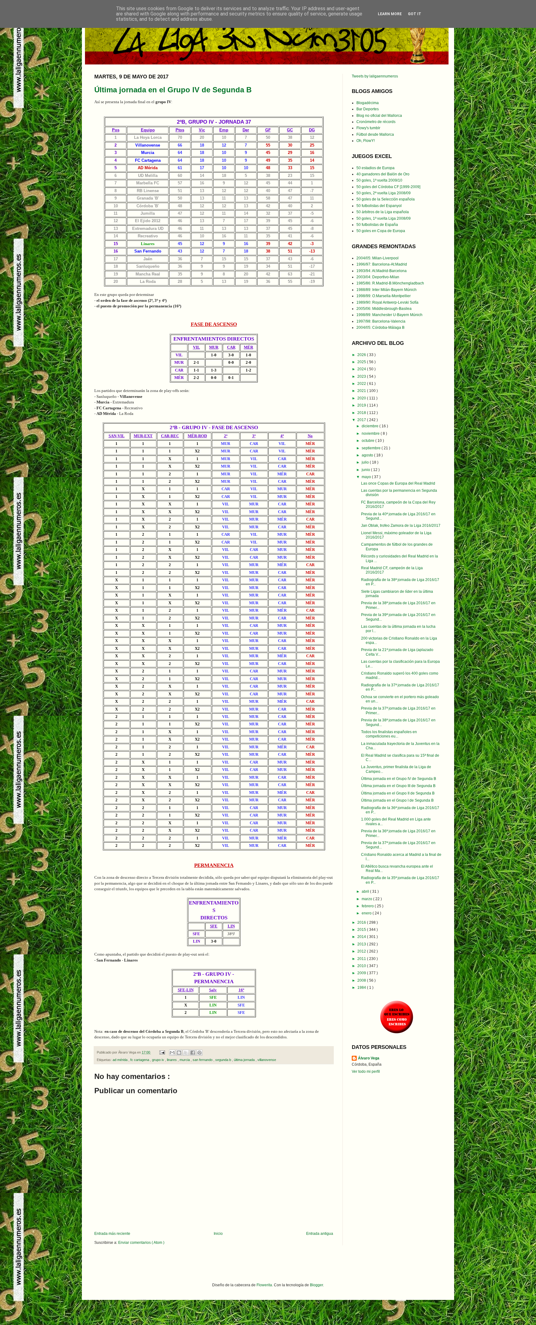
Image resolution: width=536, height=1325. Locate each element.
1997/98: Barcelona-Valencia (380, 321)
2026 (362, 355)
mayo (367, 477)
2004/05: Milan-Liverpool (377, 258)
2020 (362, 398)
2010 (362, 966)
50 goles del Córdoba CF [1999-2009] (388, 187)
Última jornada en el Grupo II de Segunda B (398, 793)
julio (366, 462)
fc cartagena (140, 1060)
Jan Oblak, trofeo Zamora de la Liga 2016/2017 (400, 525)
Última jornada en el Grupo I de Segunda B (397, 800)
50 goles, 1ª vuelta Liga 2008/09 (383, 218)
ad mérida (120, 1060)
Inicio (218, 1233)
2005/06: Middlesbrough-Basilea (384, 308)
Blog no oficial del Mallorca (379, 115)
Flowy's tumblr (368, 128)
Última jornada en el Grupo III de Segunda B (398, 786)
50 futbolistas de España (377, 224)
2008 (362, 980)
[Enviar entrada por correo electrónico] (162, 1052)
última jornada (245, 1060)
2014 (362, 937)
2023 (362, 376)
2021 (362, 391)
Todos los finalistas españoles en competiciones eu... (389, 734)
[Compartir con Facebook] (193, 1053)
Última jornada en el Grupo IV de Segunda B (173, 90)
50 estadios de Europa (375, 168)
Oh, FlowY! (365, 141)
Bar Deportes (367, 109)
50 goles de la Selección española (385, 199)
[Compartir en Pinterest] (199, 1053)
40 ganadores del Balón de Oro (382, 174)
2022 (362, 383)
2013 (362, 944)
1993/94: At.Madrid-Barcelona (381, 271)
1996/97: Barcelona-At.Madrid (381, 264)
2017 (362, 420)
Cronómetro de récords (375, 122)
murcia (185, 1060)
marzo (367, 899)
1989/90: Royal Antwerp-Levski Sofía (387, 302)
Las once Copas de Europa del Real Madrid (398, 483)
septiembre (372, 448)
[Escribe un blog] (179, 1053)
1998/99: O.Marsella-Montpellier (383, 296)
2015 (362, 929)
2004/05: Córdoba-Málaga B (380, 327)
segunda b (223, 1060)
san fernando (203, 1060)
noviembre (371, 433)
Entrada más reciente (112, 1233)
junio (366, 470)
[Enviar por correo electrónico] (172, 1053)
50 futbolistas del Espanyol (379, 206)
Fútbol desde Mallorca (375, 134)
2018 (362, 413)
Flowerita (264, 1285)
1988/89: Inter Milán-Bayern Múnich (386, 290)
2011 (362, 959)
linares (172, 1060)
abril (366, 891)
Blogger (316, 1285)
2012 (362, 951)
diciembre (370, 426)
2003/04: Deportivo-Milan (377, 277)
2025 (362, 362)
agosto (368, 455)
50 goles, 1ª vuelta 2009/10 (379, 180)
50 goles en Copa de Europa (380, 231)
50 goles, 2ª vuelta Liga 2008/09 (383, 193)
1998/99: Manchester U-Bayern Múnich (389, 315)
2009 (362, 973)
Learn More (390, 14)
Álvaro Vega (368, 1058)
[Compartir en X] (186, 1053)
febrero (368, 906)
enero (367, 913)
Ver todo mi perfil (366, 1071)
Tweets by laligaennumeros (375, 76)
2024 (362, 369)
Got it (414, 14)
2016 (362, 922)
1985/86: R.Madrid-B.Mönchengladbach (390, 283)
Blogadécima (367, 103)
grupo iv (158, 1060)
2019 (362, 405)
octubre (368, 440)
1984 (362, 987)
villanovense (266, 1060)
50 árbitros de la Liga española (382, 212)
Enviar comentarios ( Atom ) (141, 1242)
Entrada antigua (319, 1233)
